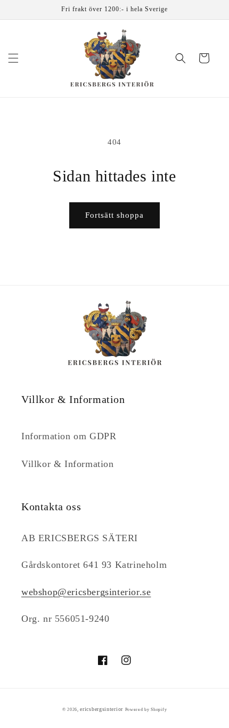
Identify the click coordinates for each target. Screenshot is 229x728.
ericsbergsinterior (101, 709)
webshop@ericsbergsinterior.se (86, 592)
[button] (13, 58)
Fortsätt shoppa (114, 215)
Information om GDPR (68, 436)
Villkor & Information (67, 463)
